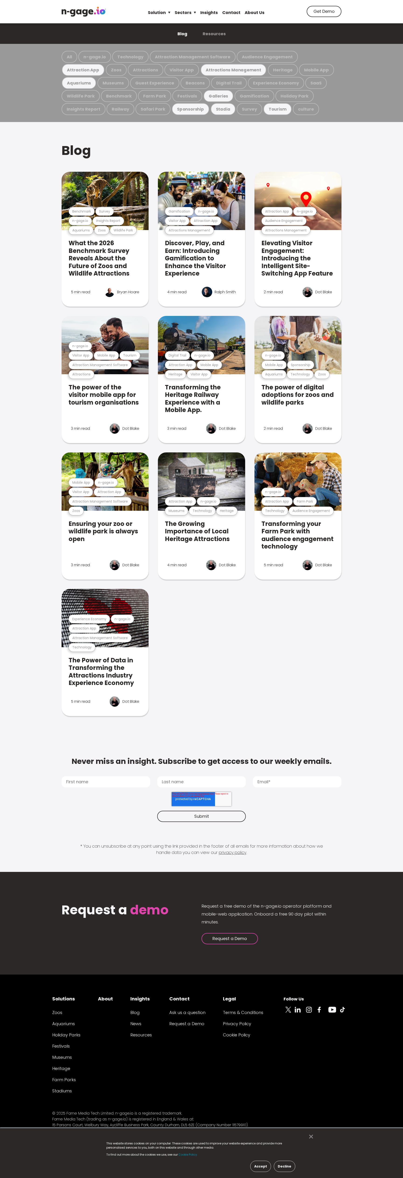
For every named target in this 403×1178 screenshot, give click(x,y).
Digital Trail (229, 83)
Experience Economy (276, 83)
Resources (214, 34)
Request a (115, 910)
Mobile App (316, 70)
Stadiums (62, 1091)
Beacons (195, 83)
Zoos (116, 70)
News (135, 1024)
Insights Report (83, 109)
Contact (231, 12)
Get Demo (324, 11)
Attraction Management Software (192, 57)
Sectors (183, 12)
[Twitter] (289, 1012)
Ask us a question (187, 1012)
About (105, 999)
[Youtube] (334, 1012)
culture (306, 109)
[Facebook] (322, 1012)
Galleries (218, 96)
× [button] (310, 1137)
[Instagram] (311, 1012)
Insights (209, 12)
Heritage (283, 70)
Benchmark (119, 96)
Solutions (63, 999)
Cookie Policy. (188, 1155)
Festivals (187, 96)
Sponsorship (190, 109)
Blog (182, 34)
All (69, 57)
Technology (130, 57)
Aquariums (79, 83)
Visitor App (182, 70)
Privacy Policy (237, 1024)
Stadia (223, 109)
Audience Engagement (267, 57)
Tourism (277, 109)
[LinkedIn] (300, 1012)
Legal (229, 999)
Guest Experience (154, 83)
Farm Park (154, 96)
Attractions (145, 70)
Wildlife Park (81, 96)
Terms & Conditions (243, 1012)
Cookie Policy (236, 1035)
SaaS (316, 83)
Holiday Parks (66, 1035)
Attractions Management (233, 70)
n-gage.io (94, 57)
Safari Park (153, 109)
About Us (254, 12)
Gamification (254, 96)
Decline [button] (284, 1166)
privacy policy (232, 852)
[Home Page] (84, 11)
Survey (249, 109)
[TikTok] (345, 1012)
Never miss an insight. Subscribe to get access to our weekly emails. (202, 761)
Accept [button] (260, 1166)
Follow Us (294, 999)
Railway (120, 109)
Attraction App (83, 70)
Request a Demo (229, 938)
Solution (157, 12)
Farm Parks (64, 1080)
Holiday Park (295, 96)
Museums (113, 83)
